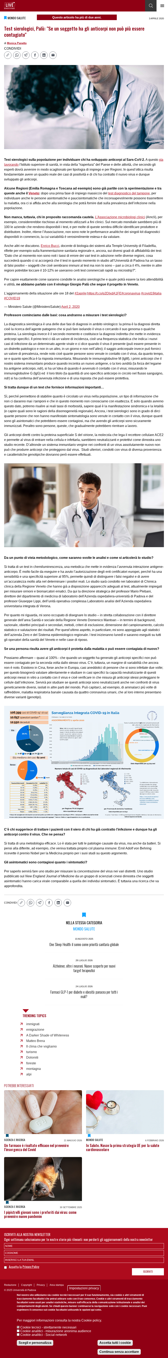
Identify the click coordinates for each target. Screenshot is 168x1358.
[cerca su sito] (151, 5)
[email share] (53, 55)
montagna (33, 1068)
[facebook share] (35, 55)
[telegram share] (26, 55)
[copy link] (7, 55)
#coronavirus (130, 293)
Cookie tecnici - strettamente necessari (48, 1327)
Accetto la (16, 1266)
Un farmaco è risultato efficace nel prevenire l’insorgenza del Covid (36, 1147)
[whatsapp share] (16, 55)
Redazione (10, 1285)
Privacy (41, 1285)
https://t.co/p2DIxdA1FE (104, 293)
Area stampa (57, 1285)
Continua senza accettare (119, 1351)
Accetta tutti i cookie (115, 1342)
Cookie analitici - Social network (43, 1334)
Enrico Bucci (50, 246)
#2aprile (80, 293)
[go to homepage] (9, 5)
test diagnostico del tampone (129, 193)
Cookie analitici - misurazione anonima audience (55, 1331)
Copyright (26, 1285)
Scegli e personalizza (35, 1342)
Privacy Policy (31, 1266)
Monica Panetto (17, 43)
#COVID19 (12, 298)
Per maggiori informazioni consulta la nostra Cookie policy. (59, 1320)
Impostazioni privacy (84, 1288)
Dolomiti (32, 1057)
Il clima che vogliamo (41, 1046)
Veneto (33, 193)
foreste (31, 1063)
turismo (31, 1052)
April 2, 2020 (70, 306)
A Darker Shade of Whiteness (47, 1035)
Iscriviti (148, 1271)
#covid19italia (151, 293)
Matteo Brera (35, 1041)
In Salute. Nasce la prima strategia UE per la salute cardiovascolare (122, 1147)
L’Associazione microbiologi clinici (120, 217)
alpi (29, 1074)
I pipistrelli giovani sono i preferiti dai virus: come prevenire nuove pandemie (40, 1214)
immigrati (33, 1024)
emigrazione (35, 1029)
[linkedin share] (44, 55)
